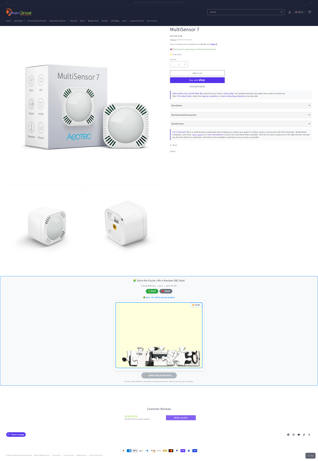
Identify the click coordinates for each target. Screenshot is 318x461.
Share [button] (175, 145)
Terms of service (68, 455)
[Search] (281, 12)
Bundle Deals (240, 123)
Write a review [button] (180, 417)
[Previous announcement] (7, 2)
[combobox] (246, 12)
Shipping (173, 40)
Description (240, 105)
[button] (19, 20)
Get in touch (197, 135)
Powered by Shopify (25, 455)
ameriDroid (15, 455)
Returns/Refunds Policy (41, 455)
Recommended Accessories (240, 115)
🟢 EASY (152, 291)
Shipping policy (81, 455)
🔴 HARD (166, 291)
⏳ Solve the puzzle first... (159, 375)
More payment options (197, 86)
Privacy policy (56, 455)
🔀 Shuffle (196, 305)
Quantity (173, 59)
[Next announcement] (311, 2)
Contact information (95, 455)
